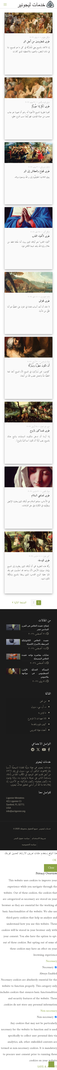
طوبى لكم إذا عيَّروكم (41, 106)
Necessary (47, 967)
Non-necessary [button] (49, 1011)
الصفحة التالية (20, 602)
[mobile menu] (5, 4)
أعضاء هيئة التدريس (38, 730)
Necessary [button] (51, 961)
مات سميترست (45, 296)
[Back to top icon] (51, 1064)
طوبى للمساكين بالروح (40, 430)
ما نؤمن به (42, 713)
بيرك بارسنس (45, 361)
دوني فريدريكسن (44, 102)
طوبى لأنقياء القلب (41, 236)
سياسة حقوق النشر (22, 838)
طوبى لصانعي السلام (40, 495)
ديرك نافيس (46, 491)
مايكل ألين (46, 232)
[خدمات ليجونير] (35, 4)
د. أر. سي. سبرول (38, 707)
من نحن (43, 701)
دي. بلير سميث (45, 426)
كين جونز (46, 556)
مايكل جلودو (46, 37)
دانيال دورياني (45, 167)
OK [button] (54, 860)
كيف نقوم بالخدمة (38, 724)
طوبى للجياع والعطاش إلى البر (37, 171)
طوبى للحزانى (44, 301)
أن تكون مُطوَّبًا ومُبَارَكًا (39, 365)
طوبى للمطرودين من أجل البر (36, 41)
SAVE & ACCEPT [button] (47, 1066)
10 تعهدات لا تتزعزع (37, 718)
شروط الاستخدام (39, 838)
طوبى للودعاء (44, 560)
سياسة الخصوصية (29, 844)
